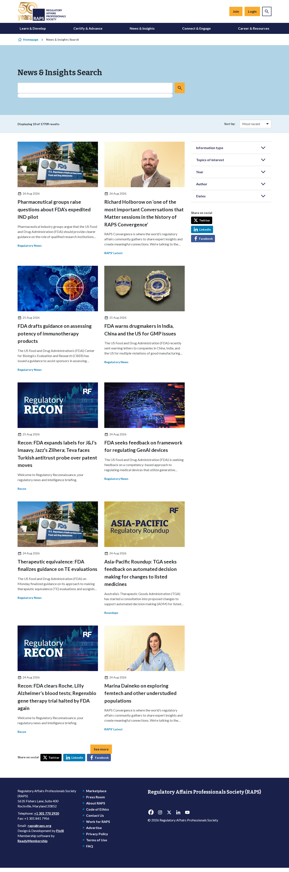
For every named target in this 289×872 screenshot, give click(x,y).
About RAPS (95, 803)
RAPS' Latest (113, 253)
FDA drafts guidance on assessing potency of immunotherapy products (55, 333)
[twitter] (169, 812)
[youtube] (187, 812)
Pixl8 (60, 831)
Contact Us (95, 815)
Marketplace (96, 791)
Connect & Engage (196, 28)
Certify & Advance (87, 28)
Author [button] (201, 184)
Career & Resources (253, 28)
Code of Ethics (97, 809)
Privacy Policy (97, 834)
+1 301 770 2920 (46, 813)
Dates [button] (201, 196)
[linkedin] (178, 812)
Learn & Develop (33, 28)
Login (252, 11)
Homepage (30, 39)
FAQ (89, 846)
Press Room (95, 797)
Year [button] (199, 172)
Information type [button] (209, 148)
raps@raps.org (39, 826)
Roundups (111, 613)
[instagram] (160, 812)
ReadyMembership (33, 841)
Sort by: (229, 124)
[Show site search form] (266, 11)
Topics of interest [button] (210, 160)
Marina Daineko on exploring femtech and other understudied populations (140, 693)
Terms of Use (96, 840)
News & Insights (142, 28)
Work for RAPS (98, 821)
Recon (22, 488)
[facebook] (151, 812)
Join (236, 11)
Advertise (94, 828)
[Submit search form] (180, 88)
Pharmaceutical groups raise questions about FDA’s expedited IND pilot (54, 209)
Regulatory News (30, 245)
